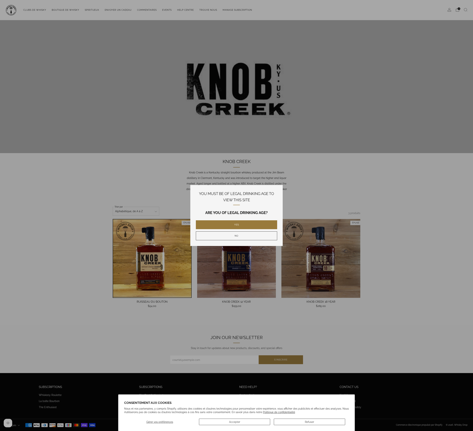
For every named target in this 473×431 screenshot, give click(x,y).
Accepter (234, 421)
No (236, 236)
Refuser (309, 421)
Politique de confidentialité (279, 412)
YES (236, 224)
